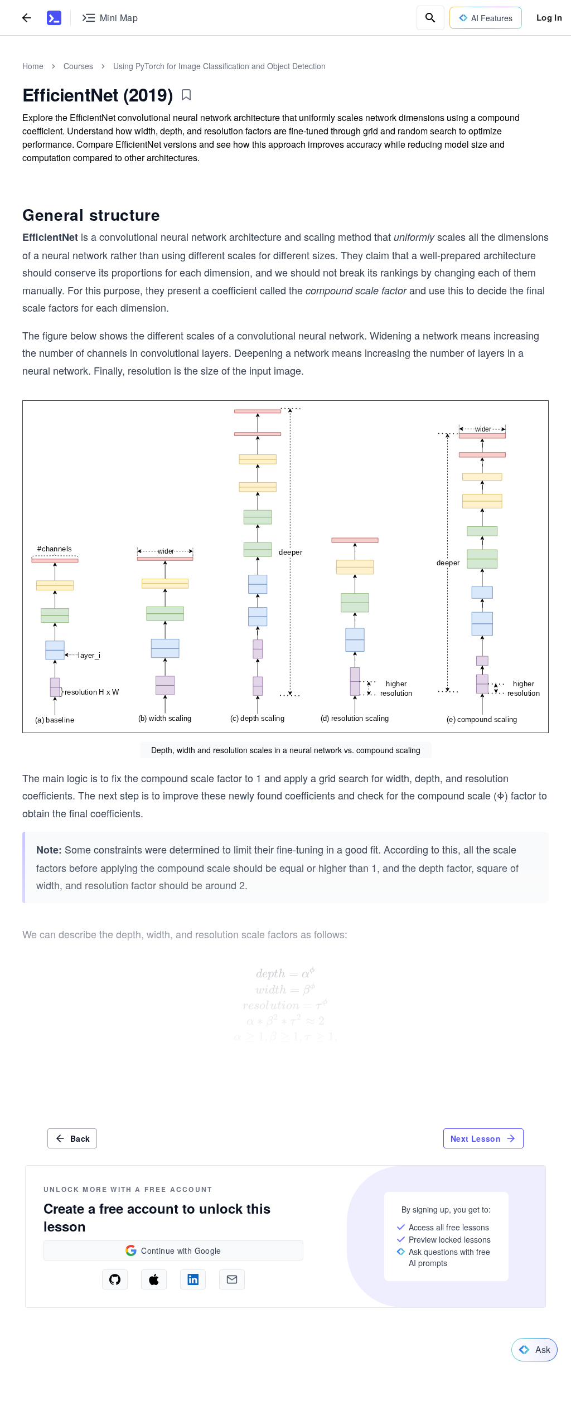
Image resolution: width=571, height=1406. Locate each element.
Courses (78, 65)
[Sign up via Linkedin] (193, 1279)
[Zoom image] (285, 566)
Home (32, 65)
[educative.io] (54, 18)
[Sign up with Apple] (154, 1279)
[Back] (26, 17)
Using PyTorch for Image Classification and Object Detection (219, 65)
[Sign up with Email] (232, 1279)
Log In (549, 17)
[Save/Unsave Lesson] (186, 95)
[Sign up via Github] (115, 1279)
